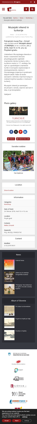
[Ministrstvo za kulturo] (18, 354)
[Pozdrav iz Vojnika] (9, 335)
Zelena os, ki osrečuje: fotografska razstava (22, 273)
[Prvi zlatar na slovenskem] (9, 311)
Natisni (11, 139)
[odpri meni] (3, 9)
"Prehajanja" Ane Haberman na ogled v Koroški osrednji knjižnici (24, 286)
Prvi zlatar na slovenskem (23, 306)
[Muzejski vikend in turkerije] (18, 116)
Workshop (7, 204)
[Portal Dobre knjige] (18, 402)
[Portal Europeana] (18, 370)
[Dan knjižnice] (18, 161)
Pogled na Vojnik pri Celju (23, 318)
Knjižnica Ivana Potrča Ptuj (23, 37)
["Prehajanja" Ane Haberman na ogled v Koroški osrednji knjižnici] (9, 289)
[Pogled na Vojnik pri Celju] (9, 323)
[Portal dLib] (18, 378)
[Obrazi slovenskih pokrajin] (18, 394)
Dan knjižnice (18, 173)
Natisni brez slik (23, 139)
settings (24, 417)
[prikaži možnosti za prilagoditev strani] (31, 2)
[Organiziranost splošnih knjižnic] (18, 362)
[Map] (26, 9)
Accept (7, 420)
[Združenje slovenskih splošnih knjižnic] (19, 386)
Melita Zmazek (9, 225)
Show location (9, 190)
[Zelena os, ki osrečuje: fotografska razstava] (9, 277)
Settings (26, 420)
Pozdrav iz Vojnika (21, 331)
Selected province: (11, 2)
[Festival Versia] (9, 265)
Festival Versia (20, 260)
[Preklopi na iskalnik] (32, 9)
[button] (28, 164)
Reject (16, 420)
